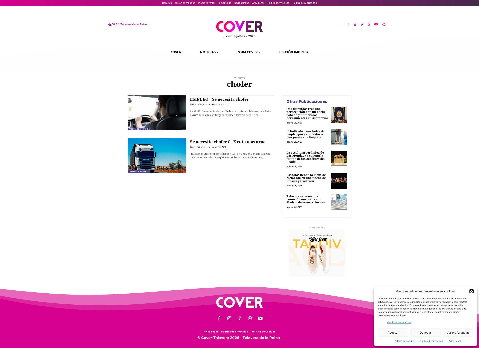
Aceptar (393, 332)
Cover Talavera (197, 104)
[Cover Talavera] (239, 302)
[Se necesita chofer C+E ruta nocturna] (157, 155)
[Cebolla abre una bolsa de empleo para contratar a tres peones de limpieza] (339, 137)
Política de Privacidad (431, 341)
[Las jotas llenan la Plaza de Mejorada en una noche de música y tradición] (339, 181)
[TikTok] (361, 24)
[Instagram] (355, 24)
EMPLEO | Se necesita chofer (219, 99)
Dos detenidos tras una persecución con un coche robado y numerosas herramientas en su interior (307, 113)
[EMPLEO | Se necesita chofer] (157, 112)
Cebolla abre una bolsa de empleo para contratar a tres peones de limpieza (305, 134)
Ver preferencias (458, 332)
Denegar (425, 332)
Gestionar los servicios (399, 322)
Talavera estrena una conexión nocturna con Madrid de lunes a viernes (305, 199)
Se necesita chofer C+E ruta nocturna (228, 142)
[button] (471, 291)
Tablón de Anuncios (139, 129)
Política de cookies (404, 341)
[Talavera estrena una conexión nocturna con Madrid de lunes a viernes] (339, 202)
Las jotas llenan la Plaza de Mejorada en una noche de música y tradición (306, 178)
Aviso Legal (455, 341)
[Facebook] (348, 24)
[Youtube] (376, 24)
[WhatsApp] (369, 24)
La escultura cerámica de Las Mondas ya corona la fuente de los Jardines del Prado (305, 157)
